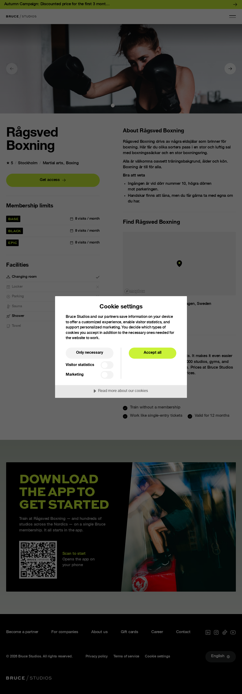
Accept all (152, 353)
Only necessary (89, 353)
